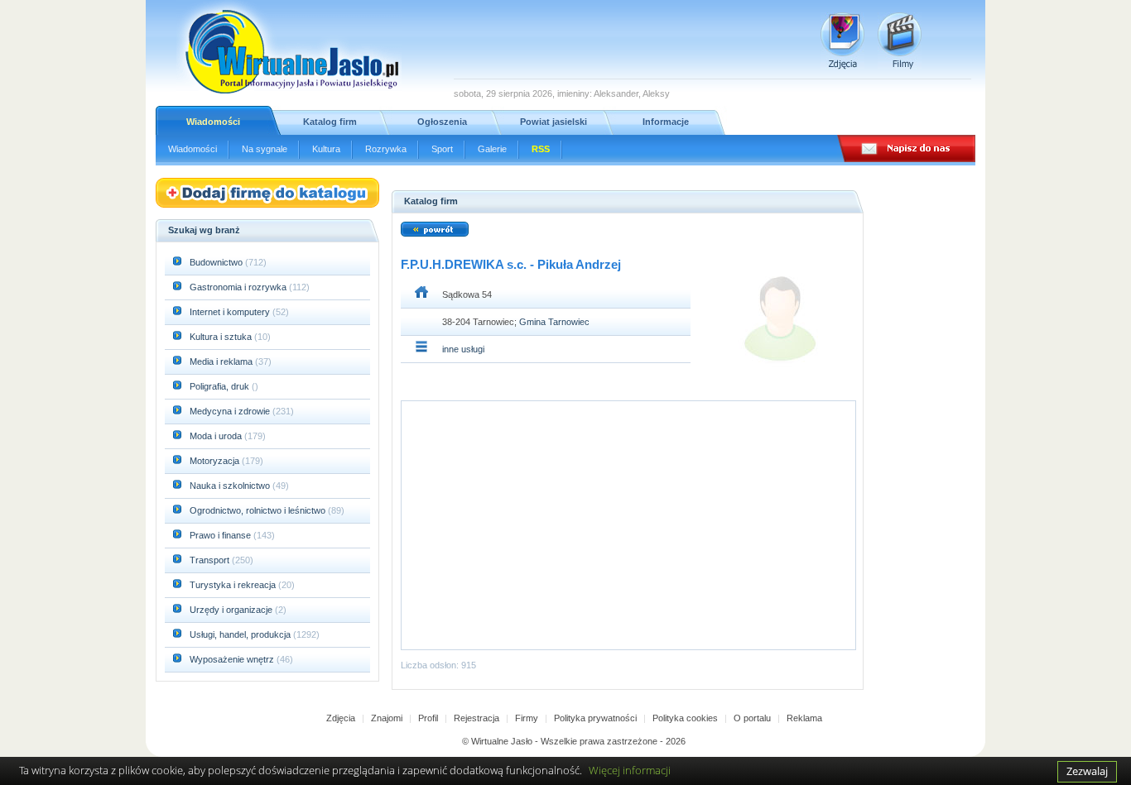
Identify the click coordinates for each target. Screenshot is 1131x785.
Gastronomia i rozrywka (239, 287)
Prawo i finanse (221, 535)
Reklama (804, 718)
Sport (442, 149)
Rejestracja (476, 718)
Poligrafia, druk (219, 386)
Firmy (526, 718)
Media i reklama (222, 361)
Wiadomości (213, 122)
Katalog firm (330, 122)
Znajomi (386, 718)
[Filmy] (900, 40)
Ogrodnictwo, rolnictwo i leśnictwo (259, 510)
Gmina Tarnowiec (554, 322)
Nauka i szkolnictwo (231, 486)
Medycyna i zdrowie (231, 411)
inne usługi (463, 349)
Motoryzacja (216, 461)
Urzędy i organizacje (232, 610)
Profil (428, 718)
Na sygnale (264, 149)
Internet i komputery (231, 312)
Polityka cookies (685, 718)
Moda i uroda (217, 436)
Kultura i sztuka (222, 337)
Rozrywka (386, 149)
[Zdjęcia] (842, 40)
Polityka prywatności (595, 718)
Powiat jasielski (553, 122)
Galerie (492, 149)
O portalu (752, 718)
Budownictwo (217, 262)
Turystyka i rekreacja (234, 585)
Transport (211, 560)
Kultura (326, 149)
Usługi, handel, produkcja (241, 634)
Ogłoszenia (442, 122)
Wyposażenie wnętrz (233, 659)
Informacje (666, 122)
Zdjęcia (340, 718)
